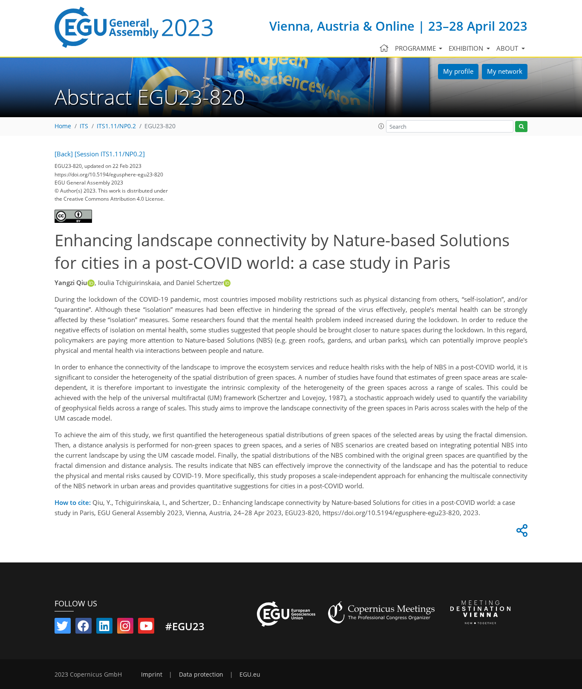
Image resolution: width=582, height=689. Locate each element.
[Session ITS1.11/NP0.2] (110, 154)
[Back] (64, 154)
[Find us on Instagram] (125, 627)
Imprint (151, 674)
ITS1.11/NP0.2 (116, 126)
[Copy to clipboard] (520, 532)
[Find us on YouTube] (146, 627)
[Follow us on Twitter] (63, 627)
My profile (458, 71)
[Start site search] (521, 127)
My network (504, 71)
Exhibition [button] (467, 48)
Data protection (201, 674)
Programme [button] (416, 48)
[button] (381, 126)
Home (63, 126)
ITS (84, 126)
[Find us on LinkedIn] (104, 627)
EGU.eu (249, 674)
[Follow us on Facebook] (83, 627)
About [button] (508, 48)
